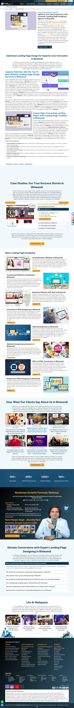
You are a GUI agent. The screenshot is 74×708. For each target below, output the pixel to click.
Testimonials (57, 653)
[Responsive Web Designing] (56, 385)
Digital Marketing (30, 3)
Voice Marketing (25, 661)
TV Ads (39, 659)
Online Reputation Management (45, 646)
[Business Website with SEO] (18, 298)
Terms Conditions (58, 667)
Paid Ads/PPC (24, 654)
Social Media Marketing (26, 651)
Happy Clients (28, 164)
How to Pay (56, 661)
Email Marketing (25, 658)
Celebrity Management (43, 662)
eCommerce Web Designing (11, 651)
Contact (70, 3)
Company (56, 3)
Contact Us (56, 662)
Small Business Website (10, 646)
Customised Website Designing (12, 648)
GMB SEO (23, 649)
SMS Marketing (24, 659)
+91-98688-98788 (40, 1)
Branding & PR (41, 3)
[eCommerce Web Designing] (56, 315)
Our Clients (56, 651)
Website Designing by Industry (12, 654)
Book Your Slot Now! (11, 535)
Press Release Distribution (44, 649)
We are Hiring (61, 1)
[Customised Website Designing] (56, 281)
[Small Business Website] (18, 264)
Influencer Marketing (42, 661)
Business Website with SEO (11, 649)
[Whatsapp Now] (2, 701)
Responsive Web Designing (11, 659)
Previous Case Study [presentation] (10, 202)
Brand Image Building (42, 651)
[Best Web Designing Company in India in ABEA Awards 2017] (8, 527)
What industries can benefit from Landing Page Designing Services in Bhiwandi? (29, 590)
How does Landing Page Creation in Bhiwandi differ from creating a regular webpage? (30, 586)
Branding (56, 664)
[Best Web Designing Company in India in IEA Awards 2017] (14, 527)
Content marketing (25, 662)
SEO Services (24, 648)
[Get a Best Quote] (2, 705)
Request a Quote (43, 47)
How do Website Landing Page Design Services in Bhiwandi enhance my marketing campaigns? (33, 579)
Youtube (17, 687)
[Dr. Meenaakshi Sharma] (58, 440)
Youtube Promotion (25, 653)
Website (22, 3)
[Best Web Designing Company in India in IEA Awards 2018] (20, 527)
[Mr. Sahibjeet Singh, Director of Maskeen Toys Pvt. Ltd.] (58, 419)
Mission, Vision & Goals (59, 648)
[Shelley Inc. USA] (15, 440)
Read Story (23, 535)
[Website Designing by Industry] (56, 350)
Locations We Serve (58, 666)
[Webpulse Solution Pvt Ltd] (7, 3)
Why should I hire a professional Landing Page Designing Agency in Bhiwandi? (28, 572)
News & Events (57, 656)
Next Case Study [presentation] (63, 202)
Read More (35, 270)
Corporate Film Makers (43, 654)
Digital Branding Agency (43, 653)
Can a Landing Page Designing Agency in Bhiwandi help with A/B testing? (27, 583)
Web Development (9, 653)
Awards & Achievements (59, 654)
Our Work (63, 3)
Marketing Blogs (57, 658)
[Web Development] (18, 333)
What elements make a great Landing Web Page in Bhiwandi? (23, 575)
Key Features (9, 164)
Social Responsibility (58, 659)
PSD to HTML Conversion (11, 656)
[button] (53, 209)
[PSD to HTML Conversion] (18, 367)
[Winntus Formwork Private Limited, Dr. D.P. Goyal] (15, 419)
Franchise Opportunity (51, 1)
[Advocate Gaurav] (37, 419)
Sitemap (56, 669)
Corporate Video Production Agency (44, 657)
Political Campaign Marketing (28, 664)
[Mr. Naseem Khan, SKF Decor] (37, 440)
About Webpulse (57, 646)
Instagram (12, 687)
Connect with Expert (44, 218)
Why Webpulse (57, 649)
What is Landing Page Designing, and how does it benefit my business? (26, 563)
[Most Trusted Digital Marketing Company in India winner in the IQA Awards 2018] (32, 527)
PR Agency (40, 648)
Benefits (16, 164)
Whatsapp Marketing (26, 656)
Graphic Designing (42, 664)
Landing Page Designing (10, 658)
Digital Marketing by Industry (28, 666)
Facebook (7, 687)
